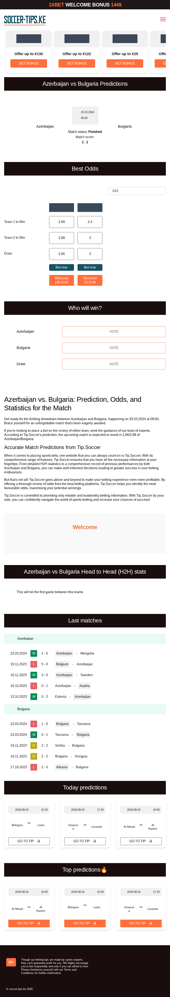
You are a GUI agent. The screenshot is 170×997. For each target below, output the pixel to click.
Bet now (62, 267)
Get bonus (29, 63)
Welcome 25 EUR (90, 280)
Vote (114, 331)
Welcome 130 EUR (62, 280)
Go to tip (25, 841)
